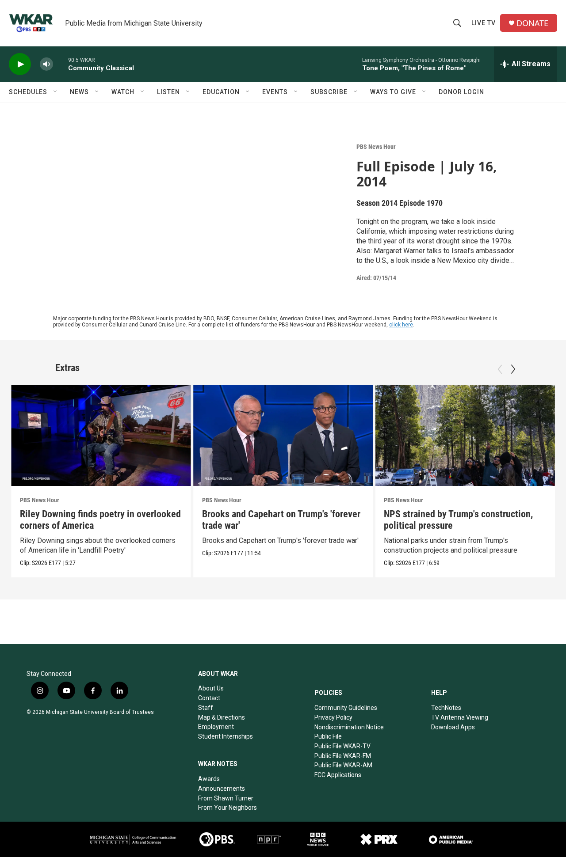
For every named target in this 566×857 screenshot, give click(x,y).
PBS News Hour (376, 146)
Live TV (483, 23)
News (79, 91)
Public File (328, 736)
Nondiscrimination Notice (349, 727)
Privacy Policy (333, 717)
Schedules (28, 91)
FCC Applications (337, 774)
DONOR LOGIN (461, 91)
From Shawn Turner (225, 798)
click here (401, 325)
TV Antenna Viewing (459, 717)
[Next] (513, 369)
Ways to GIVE (393, 91)
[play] (20, 64)
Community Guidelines (345, 707)
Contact (209, 698)
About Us (211, 688)
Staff (205, 707)
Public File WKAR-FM (342, 755)
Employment (216, 726)
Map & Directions (221, 717)
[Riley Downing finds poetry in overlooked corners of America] (101, 435)
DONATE (532, 23)
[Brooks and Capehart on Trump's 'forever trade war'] (283, 435)
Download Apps (453, 727)
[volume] (46, 64)
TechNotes (446, 707)
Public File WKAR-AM (343, 765)
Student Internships (225, 736)
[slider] (60, 63)
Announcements (221, 788)
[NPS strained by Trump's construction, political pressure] (465, 435)
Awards (209, 778)
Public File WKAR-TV (342, 746)
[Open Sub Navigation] (55, 92)
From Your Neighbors (227, 807)
